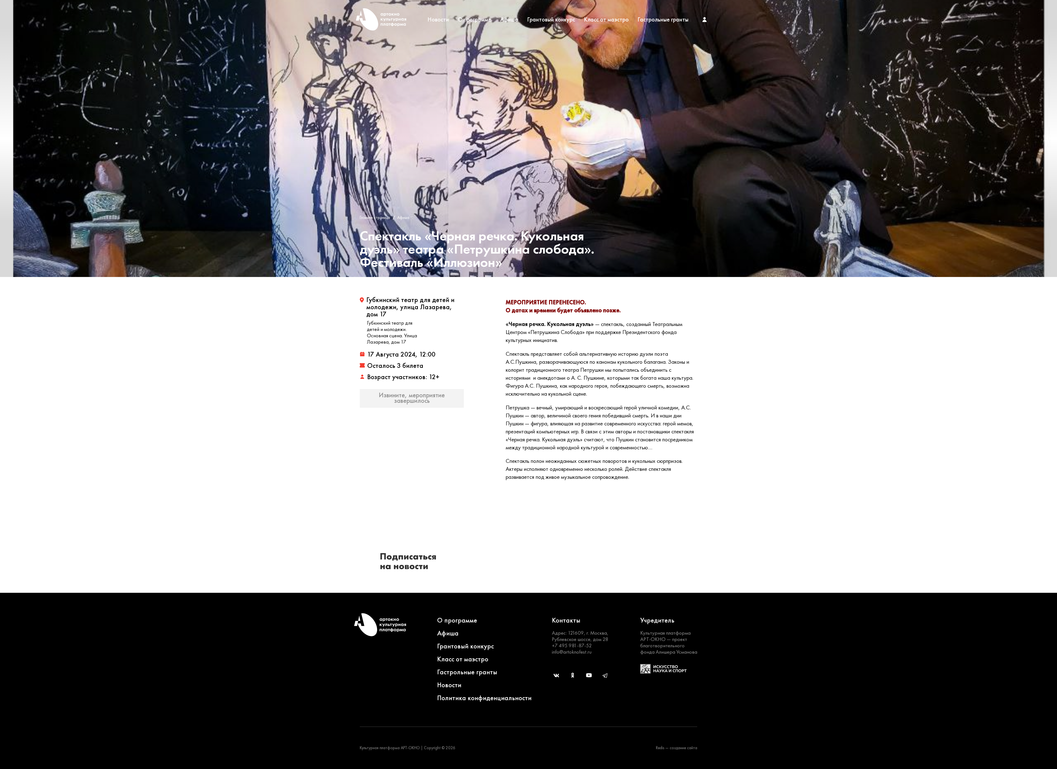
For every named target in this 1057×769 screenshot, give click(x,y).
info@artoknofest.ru (572, 651)
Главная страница (375, 217)
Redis (660, 748)
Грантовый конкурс (551, 19)
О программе (474, 19)
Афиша (509, 19)
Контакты (566, 620)
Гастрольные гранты (663, 19)
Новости (438, 19)
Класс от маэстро (606, 19)
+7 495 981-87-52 (572, 645)
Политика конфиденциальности (484, 697)
